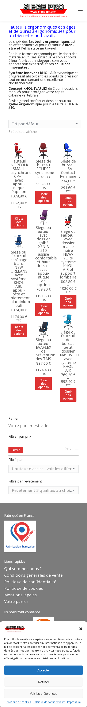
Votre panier (16, 601)
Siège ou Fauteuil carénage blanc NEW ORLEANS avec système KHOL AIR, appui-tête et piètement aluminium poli (20, 278)
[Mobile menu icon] (80, 10)
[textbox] (43, 469)
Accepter (43, 670)
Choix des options (19, 222)
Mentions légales (20, 595)
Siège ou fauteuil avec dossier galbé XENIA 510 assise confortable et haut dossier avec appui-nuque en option (46, 256)
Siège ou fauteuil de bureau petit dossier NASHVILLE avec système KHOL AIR (70, 351)
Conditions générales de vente (33, 575)
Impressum (74, 702)
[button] (81, 629)
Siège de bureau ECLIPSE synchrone (44, 166)
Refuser (43, 682)
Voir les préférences (43, 693)
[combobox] (43, 469)
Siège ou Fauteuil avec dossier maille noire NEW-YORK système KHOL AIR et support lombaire (68, 254)
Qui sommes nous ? (23, 568)
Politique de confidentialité (49, 702)
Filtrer (15, 450)
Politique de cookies (19, 702)
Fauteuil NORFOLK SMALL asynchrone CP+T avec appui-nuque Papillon (21, 176)
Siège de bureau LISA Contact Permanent (70, 168)
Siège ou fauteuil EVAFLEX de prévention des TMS (45, 349)
